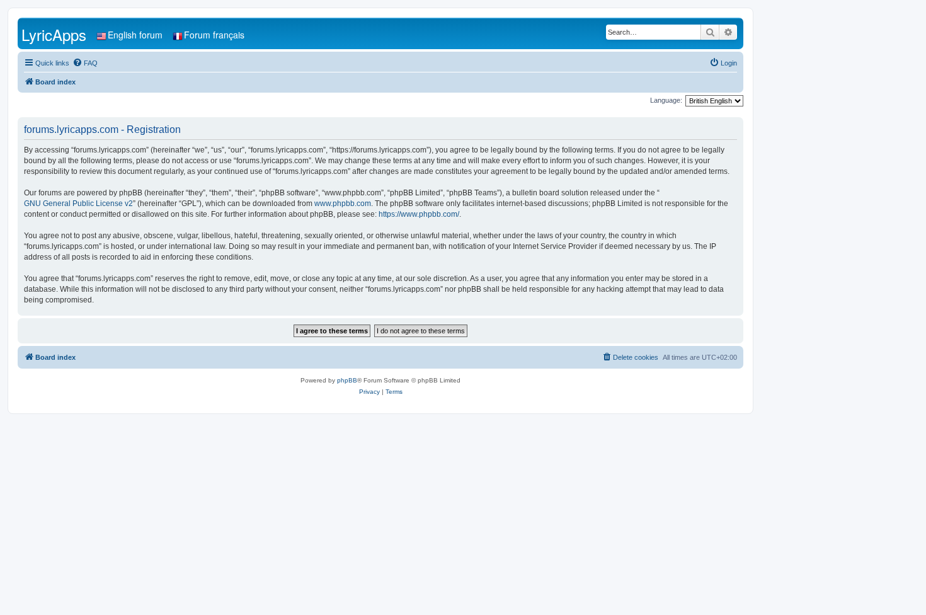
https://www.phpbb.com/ (419, 214)
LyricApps (53, 34)
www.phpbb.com (342, 203)
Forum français (214, 34)
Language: (666, 100)
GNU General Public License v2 (78, 203)
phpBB (347, 380)
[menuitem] (85, 63)
